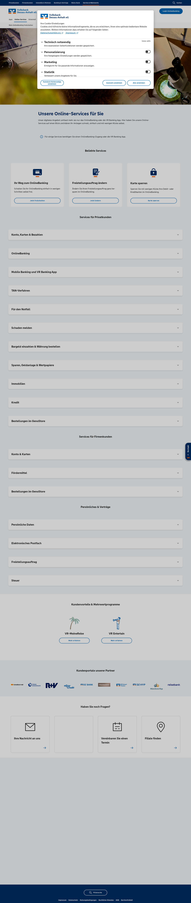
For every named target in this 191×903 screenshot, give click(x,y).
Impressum (70, 33)
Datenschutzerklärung (50, 33)
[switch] (148, 51)
